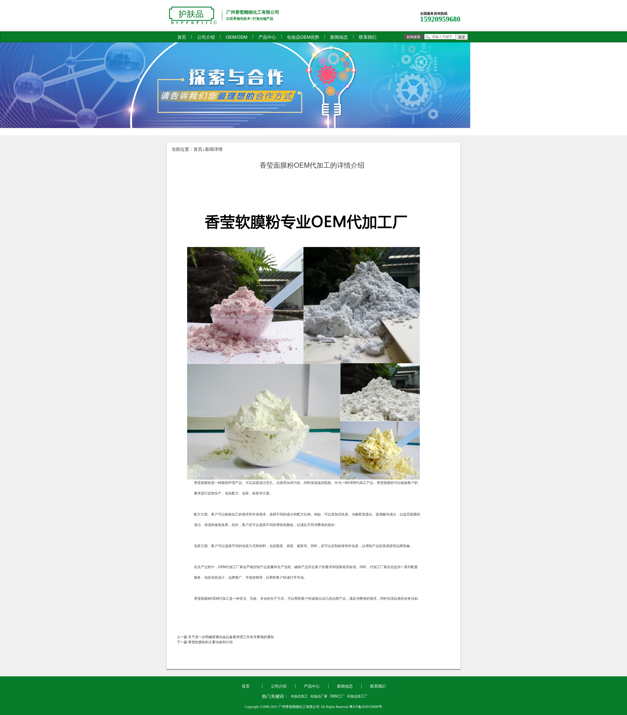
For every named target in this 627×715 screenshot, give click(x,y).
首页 (181, 37)
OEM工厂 (337, 695)
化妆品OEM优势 (303, 37)
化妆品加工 (299, 695)
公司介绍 (206, 37)
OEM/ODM (236, 37)
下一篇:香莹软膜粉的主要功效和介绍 (205, 641)
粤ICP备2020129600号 (365, 707)
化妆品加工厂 (357, 695)
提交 (461, 36)
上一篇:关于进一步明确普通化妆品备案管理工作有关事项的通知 (225, 636)
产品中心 (267, 37)
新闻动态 (339, 37)
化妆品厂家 (318, 695)
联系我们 (367, 37)
